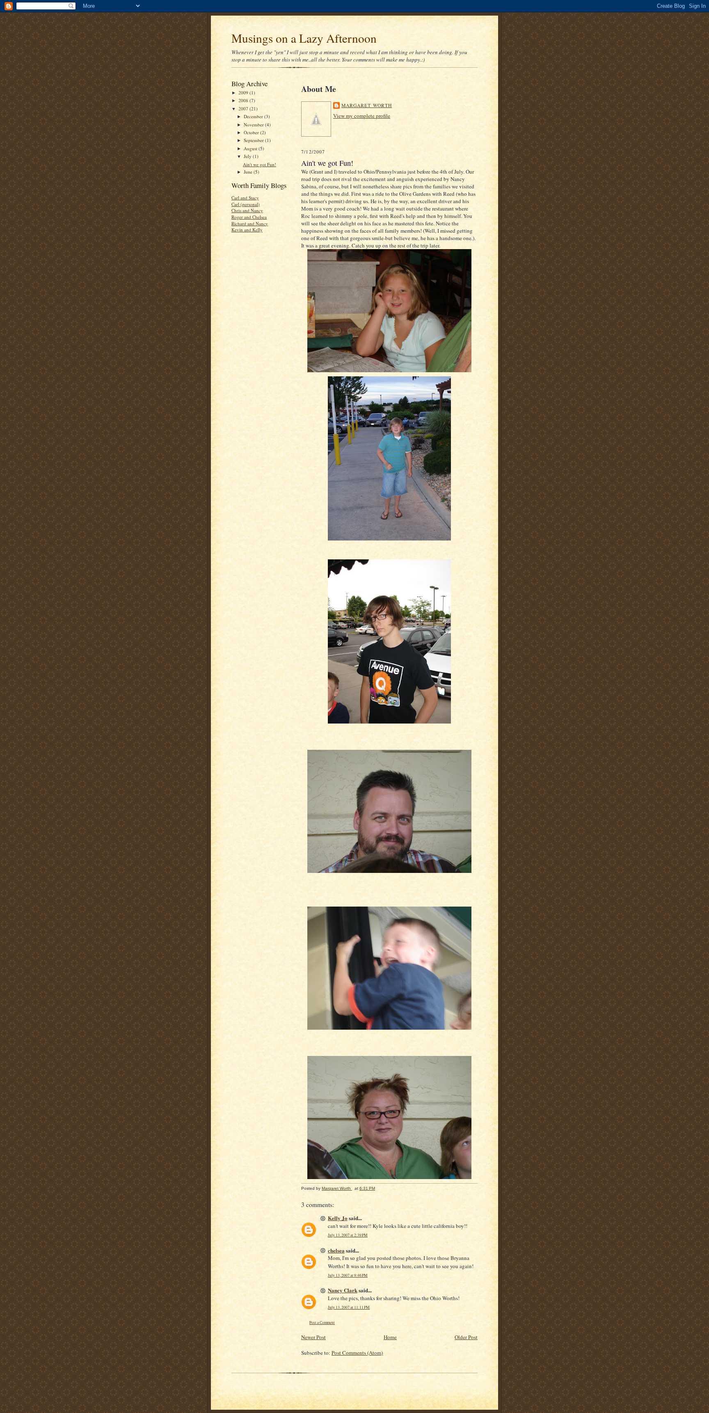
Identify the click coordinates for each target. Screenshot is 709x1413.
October (252, 132)
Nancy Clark (342, 1290)
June (249, 172)
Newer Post (313, 1337)
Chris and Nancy (247, 210)
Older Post (466, 1337)
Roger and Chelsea (249, 217)
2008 (243, 100)
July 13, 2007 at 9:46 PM (348, 1275)
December (254, 116)
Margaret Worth (366, 105)
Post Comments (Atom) (357, 1352)
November (254, 124)
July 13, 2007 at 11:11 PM (349, 1307)
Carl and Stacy (245, 198)
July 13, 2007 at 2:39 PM (348, 1235)
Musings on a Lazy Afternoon (304, 38)
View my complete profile (361, 115)
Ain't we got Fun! (259, 164)
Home (390, 1337)
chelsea (336, 1250)
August (251, 148)
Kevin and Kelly (247, 230)
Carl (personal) (245, 204)
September (254, 140)
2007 (243, 108)
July (248, 156)
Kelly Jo (338, 1218)
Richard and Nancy (249, 223)
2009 (243, 92)
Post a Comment (322, 1322)
